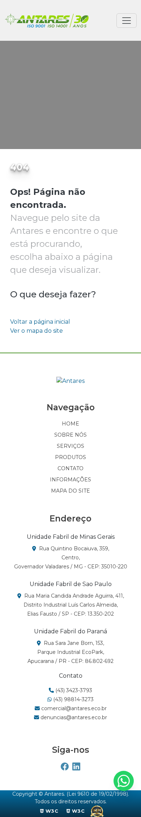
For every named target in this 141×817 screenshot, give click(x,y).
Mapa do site (70, 491)
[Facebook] (65, 767)
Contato (70, 468)
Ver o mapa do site (36, 330)
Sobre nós (70, 435)
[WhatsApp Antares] (124, 781)
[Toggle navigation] (126, 20)
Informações (70, 479)
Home (19, 104)
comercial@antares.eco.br (73, 708)
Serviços (70, 446)
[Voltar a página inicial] (46, 20)
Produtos (70, 457)
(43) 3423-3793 (73, 690)
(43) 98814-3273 (73, 699)
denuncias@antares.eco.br (73, 717)
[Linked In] (76, 767)
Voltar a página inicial (40, 321)
